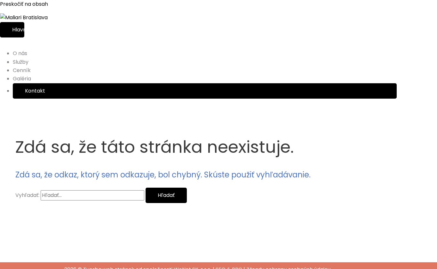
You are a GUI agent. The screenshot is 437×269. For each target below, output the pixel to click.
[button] (205, 91)
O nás (20, 53)
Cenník (22, 70)
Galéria (22, 78)
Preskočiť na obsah (24, 4)
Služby (20, 62)
